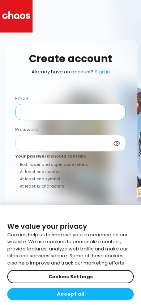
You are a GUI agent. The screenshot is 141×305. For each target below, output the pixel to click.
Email (21, 98)
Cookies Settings (70, 276)
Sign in (102, 71)
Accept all (70, 294)
